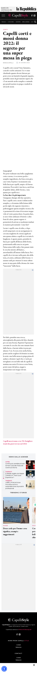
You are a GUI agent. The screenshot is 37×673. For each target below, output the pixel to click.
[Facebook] (31, 15)
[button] (3, 471)
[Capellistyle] (18, 15)
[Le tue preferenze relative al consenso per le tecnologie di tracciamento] (35, 505)
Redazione (18, 647)
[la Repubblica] (26, 10)
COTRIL (7, 462)
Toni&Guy (8, 472)
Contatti (18, 645)
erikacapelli (8, 62)
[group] (4, 22)
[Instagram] (34, 15)
